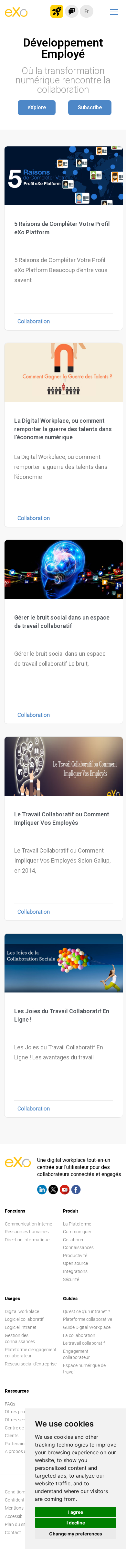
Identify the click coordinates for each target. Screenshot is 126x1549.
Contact (13, 1532)
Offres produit (19, 1411)
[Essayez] (56, 11)
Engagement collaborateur (76, 1354)
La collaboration (79, 1335)
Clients (11, 1435)
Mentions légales (21, 1508)
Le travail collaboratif (84, 1343)
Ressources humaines (27, 1231)
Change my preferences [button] (75, 1533)
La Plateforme (77, 1224)
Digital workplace (22, 1311)
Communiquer (77, 1231)
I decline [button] (76, 1522)
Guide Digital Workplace (86, 1327)
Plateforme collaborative (87, 1319)
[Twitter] (53, 1190)
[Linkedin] (42, 1190)
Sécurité (71, 1279)
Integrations (75, 1271)
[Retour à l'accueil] (16, 14)
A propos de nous (22, 1451)
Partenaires (16, 1443)
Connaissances (78, 1247)
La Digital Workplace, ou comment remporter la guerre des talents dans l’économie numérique (63, 428)
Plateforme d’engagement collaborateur (31, 1352)
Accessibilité (17, 1516)
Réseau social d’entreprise (31, 1364)
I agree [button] (75, 1512)
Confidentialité (19, 1500)
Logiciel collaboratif (24, 1319)
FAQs (10, 1404)
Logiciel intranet (21, 1327)
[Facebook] (76, 1190)
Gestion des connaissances (20, 1338)
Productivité (75, 1255)
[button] (37, 107)
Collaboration (33, 321)
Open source (75, 1263)
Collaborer (73, 1239)
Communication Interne (28, 1224)
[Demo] (72, 11)
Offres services (19, 1419)
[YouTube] (64, 1190)
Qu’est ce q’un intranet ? (86, 1311)
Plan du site (16, 1524)
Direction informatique (27, 1239)
